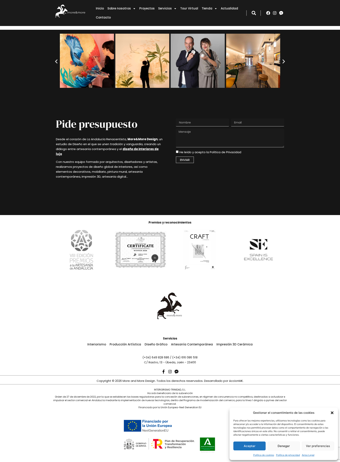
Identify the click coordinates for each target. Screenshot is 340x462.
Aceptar (249, 446)
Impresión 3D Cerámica (234, 344)
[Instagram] (274, 13)
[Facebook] (268, 13)
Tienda (207, 8)
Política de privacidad (288, 455)
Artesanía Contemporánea (192, 344)
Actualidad (229, 8)
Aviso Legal (308, 455)
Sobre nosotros (119, 8)
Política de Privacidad (225, 152)
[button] (332, 413)
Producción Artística (125, 344)
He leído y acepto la (210, 152)
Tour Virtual (189, 8)
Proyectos (147, 8)
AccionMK (236, 381)
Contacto (103, 17)
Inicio (100, 8)
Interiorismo (96, 344)
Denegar (284, 446)
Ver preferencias (318, 446)
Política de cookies (263, 455)
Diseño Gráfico (156, 344)
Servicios (165, 8)
